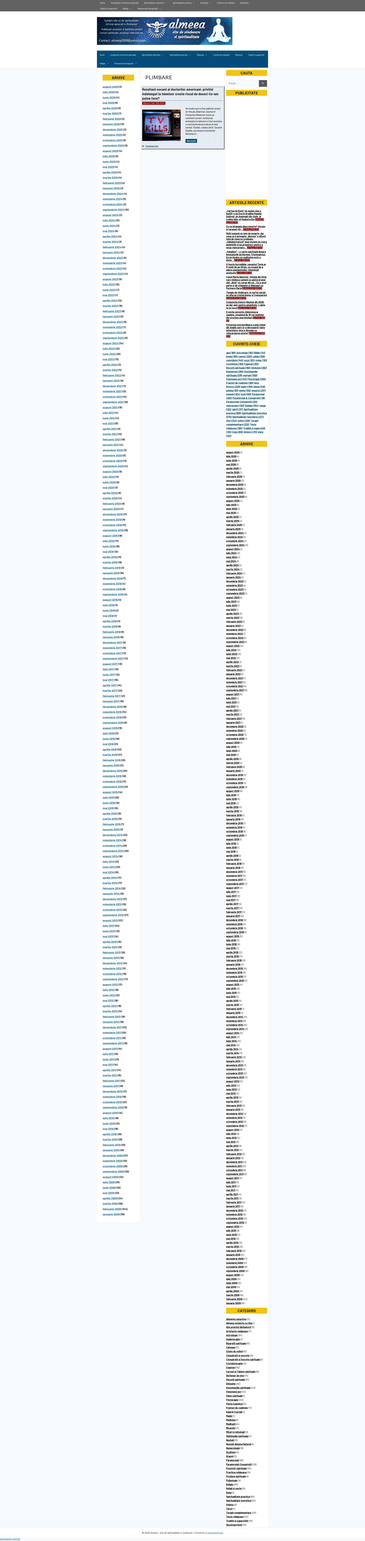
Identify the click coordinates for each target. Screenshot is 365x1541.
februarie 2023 (112, 311)
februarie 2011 (111, 1080)
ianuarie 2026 (111, 124)
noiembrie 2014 (112, 840)
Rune (228, 1492)
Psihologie (231, 1480)
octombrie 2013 (112, 909)
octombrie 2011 (112, 1038)
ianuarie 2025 (111, 188)
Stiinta (229, 1504)
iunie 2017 (109, 674)
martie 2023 (110, 305)
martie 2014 (110, 883)
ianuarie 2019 (111, 573)
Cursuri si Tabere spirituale (240, 1371)
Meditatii (230, 1424)
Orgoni (229, 1456)
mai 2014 (108, 872)
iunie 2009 (109, 1187)
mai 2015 (108, 808)
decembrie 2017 (112, 642)
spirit (237, 409)
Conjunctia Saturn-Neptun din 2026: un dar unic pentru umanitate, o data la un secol (245, 305)
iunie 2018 (109, 610)
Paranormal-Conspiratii (148, 8)
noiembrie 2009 (112, 1160)
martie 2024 (110, 241)
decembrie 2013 (112, 899)
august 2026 (110, 86)
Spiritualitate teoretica (154, 3)
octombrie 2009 (112, 1166)
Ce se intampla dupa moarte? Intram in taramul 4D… (245, 228)
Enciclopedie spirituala (238, 1387)
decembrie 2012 (112, 963)
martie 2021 (110, 434)
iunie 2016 (109, 738)
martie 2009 (110, 1203)
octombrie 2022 (112, 332)
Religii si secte (234, 1488)
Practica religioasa (236, 1472)
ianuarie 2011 (111, 1086)
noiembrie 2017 (112, 647)
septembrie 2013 (113, 915)
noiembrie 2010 (112, 1096)
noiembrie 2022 (112, 327)
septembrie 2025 (113, 145)
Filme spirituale (234, 1395)
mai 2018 (108, 615)
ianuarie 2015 (111, 829)
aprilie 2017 (110, 685)
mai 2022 (108, 359)
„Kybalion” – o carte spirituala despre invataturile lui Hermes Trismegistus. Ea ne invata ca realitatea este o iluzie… (246, 256)
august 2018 (110, 599)
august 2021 (110, 407)
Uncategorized (151, 146)
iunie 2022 (109, 354)
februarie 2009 (112, 1209)
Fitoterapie (257, 379)
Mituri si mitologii (235, 1432)
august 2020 (110, 471)
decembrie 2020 (113, 450)
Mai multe (191, 140)
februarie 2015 (111, 824)
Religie (126, 8)
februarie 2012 (111, 1016)
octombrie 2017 (112, 653)
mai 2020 (108, 487)
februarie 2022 (112, 375)
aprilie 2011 (109, 1070)
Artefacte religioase (237, 1331)
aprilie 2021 (110, 428)
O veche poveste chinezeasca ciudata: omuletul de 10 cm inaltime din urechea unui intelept (245, 314)
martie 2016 (110, 754)
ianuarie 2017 (111, 701)
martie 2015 (110, 818)
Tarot (229, 1508)
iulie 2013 (108, 925)
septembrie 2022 (113, 337)
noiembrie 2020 (112, 455)
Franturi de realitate (226, 3)
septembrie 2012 (113, 979)
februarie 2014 (112, 888)
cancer (245, 356)
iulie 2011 (108, 1054)
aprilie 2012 (110, 1005)
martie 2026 (110, 113)
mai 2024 (108, 231)
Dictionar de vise (235, 1375)
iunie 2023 (109, 289)
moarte (259, 390)
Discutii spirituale (238, 367)
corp (249, 360)
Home (102, 3)
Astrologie (244, 352)
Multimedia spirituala (237, 1436)
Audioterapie (233, 1339)
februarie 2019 (111, 567)
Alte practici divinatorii (238, 1327)
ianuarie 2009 (111, 1214)
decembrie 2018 (112, 578)
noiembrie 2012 (112, 968)
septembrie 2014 (113, 850)
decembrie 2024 (113, 193)
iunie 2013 (109, 931)
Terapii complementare (238, 1512)
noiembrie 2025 (112, 134)
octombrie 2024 (113, 204)
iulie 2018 (108, 605)
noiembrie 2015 (112, 776)
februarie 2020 (112, 503)
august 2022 (110, 343)
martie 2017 (110, 690)
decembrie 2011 (112, 1027)
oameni (233, 394)
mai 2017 (108, 679)
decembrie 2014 (112, 834)
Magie (229, 1415)
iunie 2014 (109, 867)
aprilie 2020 (110, 492)
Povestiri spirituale (236, 1468)
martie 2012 (110, 1011)
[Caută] (263, 83)
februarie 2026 (112, 118)
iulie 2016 (108, 733)
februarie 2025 (112, 183)
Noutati (230, 1440)
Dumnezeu (234, 371)
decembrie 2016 (112, 706)
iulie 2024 (109, 220)
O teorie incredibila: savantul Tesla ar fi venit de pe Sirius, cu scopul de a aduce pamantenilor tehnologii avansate (246, 268)
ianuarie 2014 (111, 893)
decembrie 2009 (113, 1155)
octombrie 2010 (112, 1102)
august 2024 (110, 215)
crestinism (234, 364)
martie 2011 (110, 1075)
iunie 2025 (109, 161)
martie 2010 (110, 1139)
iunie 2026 (109, 97)
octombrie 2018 (112, 589)
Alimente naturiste (236, 1319)
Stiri (231, 420)
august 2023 (110, 279)
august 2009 (110, 1176)
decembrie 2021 (112, 386)
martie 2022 (110, 369)
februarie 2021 (111, 439)
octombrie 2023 (112, 268)
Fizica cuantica (234, 1403)
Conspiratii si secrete (237, 1355)
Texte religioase (235, 1516)
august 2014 (110, 856)
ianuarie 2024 (111, 252)
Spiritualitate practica (182, 3)
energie (250, 375)
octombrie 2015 (112, 781)
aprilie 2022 (110, 364)
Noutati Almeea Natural (238, 1444)
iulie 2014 (108, 861)
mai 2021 (108, 423)
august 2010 (110, 1112)
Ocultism (231, 1452)
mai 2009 (108, 1192)
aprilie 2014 (110, 877)
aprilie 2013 (110, 941)
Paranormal (232, 1460)
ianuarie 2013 (111, 957)
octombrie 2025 (112, 140)
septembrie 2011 (113, 1043)
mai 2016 (108, 744)
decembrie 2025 (113, 129)
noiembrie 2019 (112, 519)
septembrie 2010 (113, 1107)
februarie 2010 (111, 1144)
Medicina (244, 3)
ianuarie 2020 (111, 508)
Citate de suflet (234, 1351)
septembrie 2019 (113, 530)
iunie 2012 (109, 995)
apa (231, 352)
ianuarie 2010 (111, 1150)
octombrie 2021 (112, 396)
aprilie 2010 (110, 1134)
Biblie (259, 352)
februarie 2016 (111, 760)
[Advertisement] (246, 150)
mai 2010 (108, 1128)
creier (261, 360)
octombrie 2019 (112, 525)
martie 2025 (110, 177)
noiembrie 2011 (112, 1032)
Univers (250, 431)
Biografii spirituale (236, 1343)
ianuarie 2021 (111, 444)
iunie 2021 (109, 418)
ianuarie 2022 (111, 380)
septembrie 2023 (113, 273)
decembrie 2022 (113, 321)
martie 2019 (110, 562)
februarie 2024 (112, 247)
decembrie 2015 (112, 770)
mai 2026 (108, 102)
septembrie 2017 (113, 658)
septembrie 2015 (113, 786)
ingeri (247, 386)
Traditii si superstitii (108, 8)
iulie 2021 (108, 412)
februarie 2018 (111, 631)
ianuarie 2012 (111, 1021)
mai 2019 (108, 551)
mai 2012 (108, 1000)
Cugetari (251, 364)
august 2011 (110, 1048)
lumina (232, 390)
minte (245, 390)
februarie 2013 (111, 952)
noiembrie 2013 (112, 904)
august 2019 (110, 535)
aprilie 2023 (110, 300)
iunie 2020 (109, 482)
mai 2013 (108, 936)
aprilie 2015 (110, 813)
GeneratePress (215, 1532)
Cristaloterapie (234, 1363)
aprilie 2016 (110, 749)
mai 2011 (108, 1064)
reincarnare (235, 405)
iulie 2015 (108, 797)
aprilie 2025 (110, 172)
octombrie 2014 (112, 845)
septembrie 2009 (113, 1171)
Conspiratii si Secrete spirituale (124, 3)
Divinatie (204, 3)
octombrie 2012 (112, 973)
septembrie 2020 (113, 466)
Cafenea (230, 1347)
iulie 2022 (109, 348)
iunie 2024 (109, 225)
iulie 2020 (109, 476)
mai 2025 (108, 166)
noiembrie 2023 (112, 263)
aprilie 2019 (110, 557)
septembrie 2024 (113, 209)
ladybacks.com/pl (10, 1539)
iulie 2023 (109, 284)
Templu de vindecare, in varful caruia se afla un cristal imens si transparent (246, 294)
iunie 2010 (109, 1123)
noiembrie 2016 (112, 711)
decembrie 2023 (113, 257)
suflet (244, 420)
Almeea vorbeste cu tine (239, 1323)
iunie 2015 (109, 802)
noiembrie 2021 (112, 391)
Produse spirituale (236, 1476)
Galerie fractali (234, 1411)
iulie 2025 (109, 156)
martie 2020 (110, 498)
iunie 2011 (108, 1059)
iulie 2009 (109, 1182)
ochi (246, 394)
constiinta (234, 360)
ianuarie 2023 (111, 316)
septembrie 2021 (113, 402)
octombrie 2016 (112, 717)
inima (259, 386)
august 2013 (110, 920)
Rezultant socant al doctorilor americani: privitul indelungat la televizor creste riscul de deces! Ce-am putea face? (180, 93)
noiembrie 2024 (112, 198)
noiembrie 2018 (112, 583)
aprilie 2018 (110, 621)
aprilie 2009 (110, 1198)
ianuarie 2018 (111, 637)
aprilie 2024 (110, 236)
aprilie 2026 (110, 108)
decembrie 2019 (112, 514)
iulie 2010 (108, 1118)
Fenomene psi (236, 379)
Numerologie (233, 1448)
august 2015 (110, 792)
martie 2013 (110, 947)
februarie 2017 (111, 696)
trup (237, 431)
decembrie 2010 (112, 1091)
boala (232, 356)
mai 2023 (108, 295)
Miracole (230, 1428)
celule (259, 356)
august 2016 (110, 728)
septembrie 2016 (113, 722)
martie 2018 (110, 626)
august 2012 (110, 984)
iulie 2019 (108, 540)
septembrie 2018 (113, 594)
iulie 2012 (108, 989)
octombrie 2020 (112, 460)
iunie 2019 (109, 546)
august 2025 (110, 150)
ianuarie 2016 (111, 765)
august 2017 (110, 663)
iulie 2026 (109, 92)
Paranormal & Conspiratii (249, 398)
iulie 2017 (108, 669)
